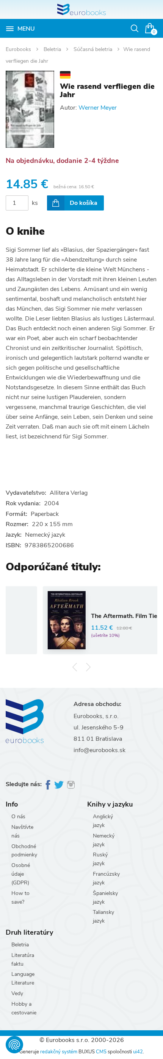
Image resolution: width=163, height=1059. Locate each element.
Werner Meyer (97, 108)
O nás (18, 816)
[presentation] (75, 667)
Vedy (17, 993)
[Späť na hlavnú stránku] (81, 9)
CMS (101, 1051)
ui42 (138, 1051)
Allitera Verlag (69, 493)
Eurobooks (19, 49)
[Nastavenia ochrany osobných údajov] (14, 1044)
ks (35, 203)
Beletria (53, 49)
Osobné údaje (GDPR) (20, 874)
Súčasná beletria (94, 49)
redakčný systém (58, 1051)
